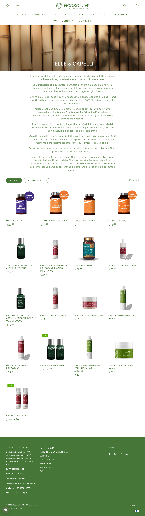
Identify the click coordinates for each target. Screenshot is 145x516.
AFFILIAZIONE (47, 467)
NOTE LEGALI (46, 463)
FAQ (42, 471)
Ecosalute (17, 505)
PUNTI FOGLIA (47, 448)
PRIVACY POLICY (48, 459)
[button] (124, 5)
